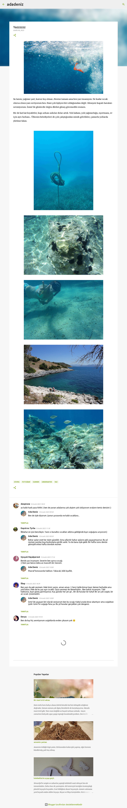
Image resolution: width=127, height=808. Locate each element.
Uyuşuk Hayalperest (30, 557)
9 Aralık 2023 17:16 (48, 557)
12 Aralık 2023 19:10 (35, 617)
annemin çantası (40, 742)
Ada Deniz (33, 512)
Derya (24, 617)
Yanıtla (24, 523)
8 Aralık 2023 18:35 (38, 504)
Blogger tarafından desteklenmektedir (65, 804)
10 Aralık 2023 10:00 (46, 567)
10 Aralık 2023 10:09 (46, 598)
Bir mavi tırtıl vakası (42, 700)
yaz (56, 482)
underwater (47, 482)
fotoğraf (26, 482)
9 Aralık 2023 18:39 (33, 583)
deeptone (25, 504)
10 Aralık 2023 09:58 (46, 512)
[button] (14, 35)
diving (16, 482)
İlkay (23, 583)
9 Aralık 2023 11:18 (43, 528)
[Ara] (26, 4)
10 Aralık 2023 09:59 (46, 536)
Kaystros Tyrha (28, 528)
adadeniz (15, 4)
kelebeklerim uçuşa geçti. (44, 778)
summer (36, 482)
